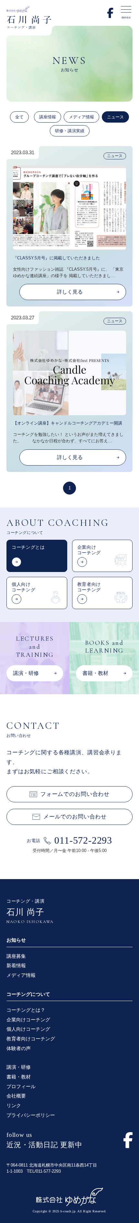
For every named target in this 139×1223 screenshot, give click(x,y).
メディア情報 (81, 117)
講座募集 (16, 956)
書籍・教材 (18, 1076)
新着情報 (16, 965)
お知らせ (16, 940)
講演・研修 (18, 1067)
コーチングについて (28, 994)
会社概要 (16, 1095)
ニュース (115, 117)
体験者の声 (18, 1048)
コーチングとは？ (25, 1010)
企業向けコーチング (28, 1019)
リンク (13, 1105)
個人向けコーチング (28, 1029)
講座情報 (47, 117)
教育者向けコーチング (30, 1038)
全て (19, 117)
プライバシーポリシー (30, 1115)
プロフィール (21, 1086)
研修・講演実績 (69, 130)
